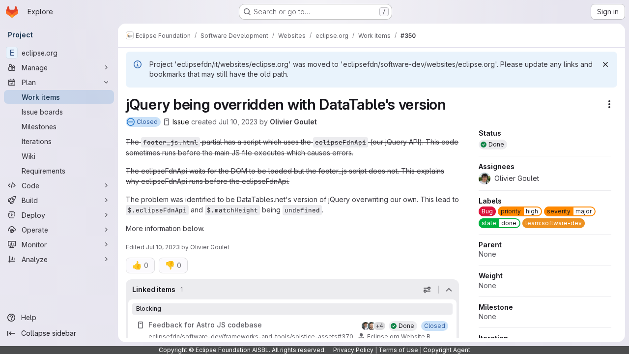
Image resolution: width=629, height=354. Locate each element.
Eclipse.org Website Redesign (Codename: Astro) (402, 336)
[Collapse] (449, 289)
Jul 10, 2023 (238, 122)
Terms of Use (398, 350)
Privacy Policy (353, 350)
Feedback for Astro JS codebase (205, 325)
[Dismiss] (605, 64)
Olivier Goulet (293, 122)
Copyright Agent (446, 350)
